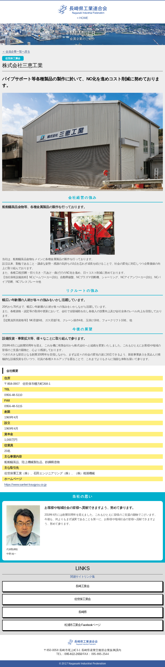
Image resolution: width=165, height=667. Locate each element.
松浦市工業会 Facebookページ (82, 625)
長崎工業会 (82, 586)
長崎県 (82, 612)
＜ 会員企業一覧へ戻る (16, 51)
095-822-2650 (73, 654)
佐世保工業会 (82, 599)
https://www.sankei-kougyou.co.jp (25, 484)
